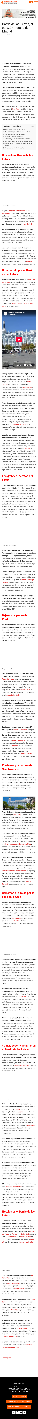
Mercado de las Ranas (14, 1187)
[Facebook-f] (17, 1412)
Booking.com (6, 1358)
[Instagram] (24, 1412)
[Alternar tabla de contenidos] (31, 126)
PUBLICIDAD (19, 1386)
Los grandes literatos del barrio (15, 134)
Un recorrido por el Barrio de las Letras (17, 132)
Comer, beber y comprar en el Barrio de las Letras (18, 144)
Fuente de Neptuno (20, 730)
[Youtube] (20, 1412)
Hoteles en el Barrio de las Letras (15, 148)
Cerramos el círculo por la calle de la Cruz (18, 141)
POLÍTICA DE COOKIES (19, 1392)
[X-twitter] (13, 1412)
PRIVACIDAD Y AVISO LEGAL (19, 1389)
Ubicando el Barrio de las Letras (14, 129)
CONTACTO (19, 1384)
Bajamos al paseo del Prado (14, 136)
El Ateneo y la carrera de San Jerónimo (17, 139)
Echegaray (17, 815)
